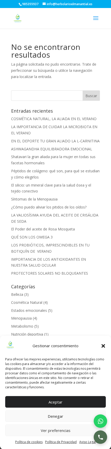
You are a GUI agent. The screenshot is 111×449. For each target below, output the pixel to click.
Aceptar (55, 402)
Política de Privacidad (61, 442)
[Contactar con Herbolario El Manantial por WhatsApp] (100, 421)
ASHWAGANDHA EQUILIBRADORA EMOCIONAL (51, 148)
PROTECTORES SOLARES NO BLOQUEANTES (49, 273)
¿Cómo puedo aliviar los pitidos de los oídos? (48, 207)
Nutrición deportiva (27, 334)
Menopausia (21, 318)
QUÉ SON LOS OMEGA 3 (32, 237)
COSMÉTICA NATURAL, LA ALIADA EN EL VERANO (54, 118)
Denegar (55, 416)
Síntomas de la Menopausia (34, 199)
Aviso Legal (87, 442)
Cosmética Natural (26, 302)
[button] (103, 346)
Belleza (17, 294)
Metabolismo (22, 326)
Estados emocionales (29, 310)
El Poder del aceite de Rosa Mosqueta (43, 229)
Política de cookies (29, 442)
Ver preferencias (55, 430)
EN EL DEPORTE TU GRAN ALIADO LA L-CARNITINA (55, 140)
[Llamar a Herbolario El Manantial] (100, 437)
